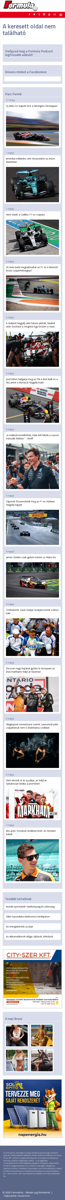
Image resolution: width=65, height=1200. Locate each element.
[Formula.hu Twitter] (34, 14)
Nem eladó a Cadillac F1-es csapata (25, 214)
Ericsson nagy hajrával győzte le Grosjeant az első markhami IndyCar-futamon (30, 670)
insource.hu (24, 1195)
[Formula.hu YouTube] (49, 14)
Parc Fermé (13, 94)
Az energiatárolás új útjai (19, 926)
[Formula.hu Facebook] (29, 14)
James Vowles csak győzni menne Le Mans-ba (31, 557)
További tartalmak (18, 898)
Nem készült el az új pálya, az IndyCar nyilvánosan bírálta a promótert (26, 782)
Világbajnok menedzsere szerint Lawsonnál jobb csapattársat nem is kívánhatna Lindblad (32, 726)
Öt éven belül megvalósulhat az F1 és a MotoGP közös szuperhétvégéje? (32, 269)
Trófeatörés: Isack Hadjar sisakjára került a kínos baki (32, 611)
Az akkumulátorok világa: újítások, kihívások (29, 936)
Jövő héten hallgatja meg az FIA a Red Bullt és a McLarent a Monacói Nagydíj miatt (32, 381)
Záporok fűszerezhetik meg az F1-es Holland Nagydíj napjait (30, 503)
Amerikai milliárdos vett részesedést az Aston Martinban (30, 160)
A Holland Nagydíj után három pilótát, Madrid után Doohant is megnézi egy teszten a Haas (30, 325)
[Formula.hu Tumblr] (39, 14)
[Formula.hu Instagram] (44, 14)
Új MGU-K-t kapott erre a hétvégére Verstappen (32, 105)
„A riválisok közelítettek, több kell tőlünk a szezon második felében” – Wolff (32, 437)
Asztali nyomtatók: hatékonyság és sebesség (30, 906)
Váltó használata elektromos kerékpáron (28, 916)
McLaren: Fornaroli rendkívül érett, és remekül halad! (31, 832)
